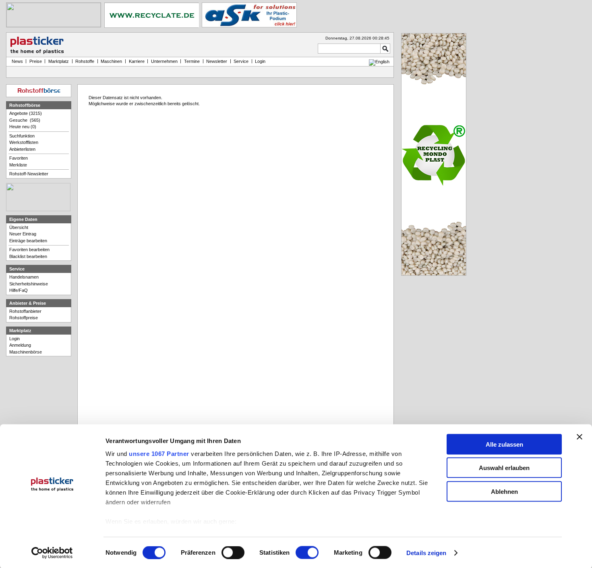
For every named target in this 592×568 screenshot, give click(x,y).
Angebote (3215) (25, 113)
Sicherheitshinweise (28, 283)
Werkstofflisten (23, 142)
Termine (192, 61)
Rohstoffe (84, 61)
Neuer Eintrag (22, 233)
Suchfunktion (22, 135)
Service (241, 61)
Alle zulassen (504, 444)
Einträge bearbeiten (28, 240)
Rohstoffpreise (23, 317)
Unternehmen (164, 61)
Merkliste (18, 164)
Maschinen (111, 61)
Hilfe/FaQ (18, 290)
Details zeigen (426, 552)
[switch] (232, 552)
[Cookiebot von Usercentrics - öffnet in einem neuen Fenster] (52, 553)
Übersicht (18, 227)
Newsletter (216, 61)
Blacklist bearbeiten (28, 256)
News (16, 61)
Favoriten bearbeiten (29, 249)
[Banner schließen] (579, 436)
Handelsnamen (24, 277)
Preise (35, 61)
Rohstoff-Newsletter (28, 173)
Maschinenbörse (25, 352)
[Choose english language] (379, 61)
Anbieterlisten (22, 149)
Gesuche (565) (24, 120)
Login (14, 338)
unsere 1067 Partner (159, 453)
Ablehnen (504, 491)
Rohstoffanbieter (25, 311)
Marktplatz (58, 61)
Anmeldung (20, 345)
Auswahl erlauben (504, 467)
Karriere (137, 61)
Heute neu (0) (22, 126)
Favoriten (18, 158)
